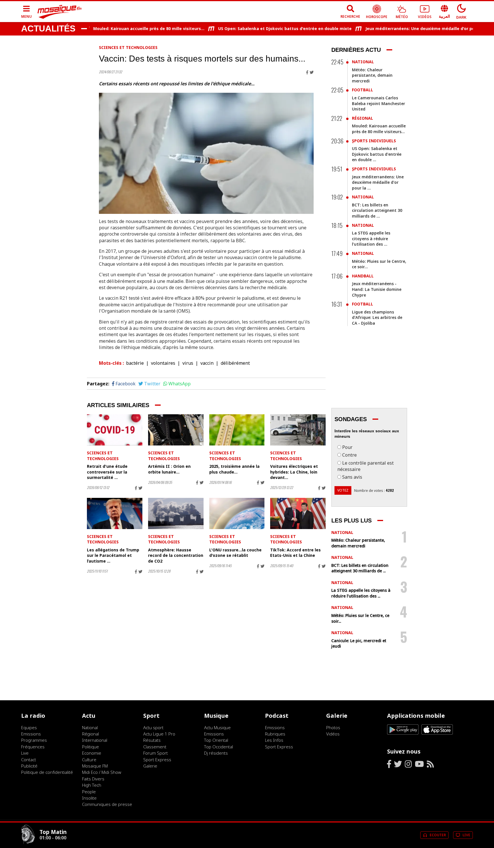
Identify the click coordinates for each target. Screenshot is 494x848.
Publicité (29, 766)
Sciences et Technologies (128, 47)
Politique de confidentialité (47, 772)
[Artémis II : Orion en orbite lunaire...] (176, 429)
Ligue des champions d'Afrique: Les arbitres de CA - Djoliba (377, 317)
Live (25, 753)
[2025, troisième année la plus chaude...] (237, 429)
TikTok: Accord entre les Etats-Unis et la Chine (295, 552)
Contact (28, 759)
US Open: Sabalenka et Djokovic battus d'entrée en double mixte (269, 28)
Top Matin (53, 831)
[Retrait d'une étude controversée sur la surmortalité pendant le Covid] (114, 429)
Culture (89, 759)
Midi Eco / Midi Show (101, 772)
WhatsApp (179, 383)
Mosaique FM (95, 766)
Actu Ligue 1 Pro (159, 734)
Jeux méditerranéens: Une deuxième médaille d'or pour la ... (378, 182)
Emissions (31, 734)
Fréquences (33, 747)
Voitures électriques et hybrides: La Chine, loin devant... (294, 472)
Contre (349, 455)
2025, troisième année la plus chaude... (234, 469)
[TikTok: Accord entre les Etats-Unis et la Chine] (298, 513)
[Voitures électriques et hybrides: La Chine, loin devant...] (298, 429)
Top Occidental (218, 747)
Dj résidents (216, 753)
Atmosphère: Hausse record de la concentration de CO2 (175, 555)
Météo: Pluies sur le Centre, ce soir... (379, 264)
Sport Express (157, 759)
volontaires (163, 363)
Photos (333, 727)
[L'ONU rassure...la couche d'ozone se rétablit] (237, 513)
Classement (154, 747)
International (94, 740)
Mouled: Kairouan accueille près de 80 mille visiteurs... (132, 28)
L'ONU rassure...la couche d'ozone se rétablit (235, 552)
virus (187, 363)
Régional (362, 118)
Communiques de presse (107, 804)
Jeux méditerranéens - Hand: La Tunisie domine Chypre (376, 289)
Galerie (150, 766)
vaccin (207, 363)
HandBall (363, 276)
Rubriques (275, 734)
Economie (91, 753)
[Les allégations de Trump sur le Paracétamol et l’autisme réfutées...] (114, 513)
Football (362, 89)
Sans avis (352, 477)
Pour (347, 447)
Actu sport (153, 727)
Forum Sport (155, 753)
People (89, 791)
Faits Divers (93, 779)
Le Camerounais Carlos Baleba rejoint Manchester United (378, 103)
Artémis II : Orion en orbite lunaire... (169, 469)
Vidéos (333, 734)
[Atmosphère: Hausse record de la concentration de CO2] (176, 513)
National (363, 61)
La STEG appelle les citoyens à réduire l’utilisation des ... (371, 238)
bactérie (135, 363)
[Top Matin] (28, 842)
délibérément (235, 363)
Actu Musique (217, 727)
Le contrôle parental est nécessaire (365, 466)
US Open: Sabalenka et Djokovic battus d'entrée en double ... (376, 154)
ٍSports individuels (374, 140)
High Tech (91, 785)
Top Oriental (216, 740)
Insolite (89, 798)
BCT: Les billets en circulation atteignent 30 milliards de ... (377, 210)
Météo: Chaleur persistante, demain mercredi (372, 75)
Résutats (152, 740)
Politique (90, 747)
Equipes (29, 727)
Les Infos (274, 740)
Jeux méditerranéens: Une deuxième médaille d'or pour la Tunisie (416, 28)
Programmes (34, 740)
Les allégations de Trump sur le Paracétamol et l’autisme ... (113, 555)
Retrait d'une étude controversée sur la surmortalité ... (107, 472)
